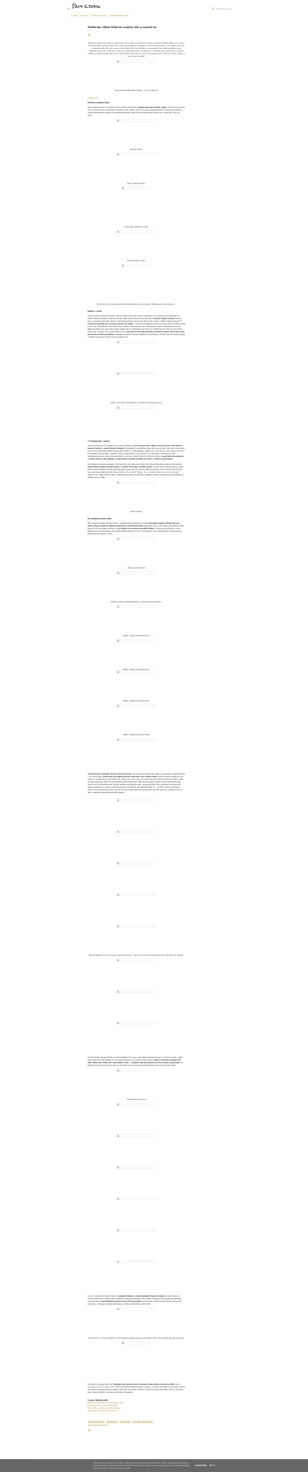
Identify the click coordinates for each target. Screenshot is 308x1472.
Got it (212, 1465)
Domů (75, 15)
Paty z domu (86, 6)
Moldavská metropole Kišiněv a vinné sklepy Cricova (106, 1402)
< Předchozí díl (93, 98)
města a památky (96, 1422)
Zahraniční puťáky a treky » (120, 15)
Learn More (201, 1465)
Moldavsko (112, 1422)
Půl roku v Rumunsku (143, 1422)
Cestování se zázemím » (99, 15)
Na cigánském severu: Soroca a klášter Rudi (102, 1405)
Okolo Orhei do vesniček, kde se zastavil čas (103, 1410)
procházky (125, 1422)
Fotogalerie (84, 15)
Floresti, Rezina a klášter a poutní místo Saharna (104, 1408)
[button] (89, 35)
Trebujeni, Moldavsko (98, 1425)
